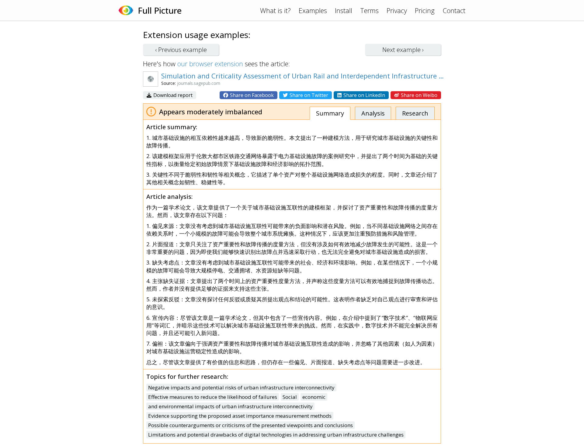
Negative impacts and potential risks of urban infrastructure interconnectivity (241, 387)
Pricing (425, 10)
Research (415, 113)
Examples (313, 10)
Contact (454, 10)
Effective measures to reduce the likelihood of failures (212, 396)
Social (290, 396)
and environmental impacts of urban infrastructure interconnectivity (230, 406)
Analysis (373, 113)
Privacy (397, 10)
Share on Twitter (308, 95)
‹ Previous (181, 50)
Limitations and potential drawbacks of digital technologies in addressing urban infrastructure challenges (276, 434)
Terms (369, 10)
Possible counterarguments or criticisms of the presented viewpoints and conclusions (250, 425)
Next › (403, 50)
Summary (330, 113)
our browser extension (210, 63)
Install (343, 10)
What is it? (275, 10)
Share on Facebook (251, 95)
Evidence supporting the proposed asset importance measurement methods (240, 415)
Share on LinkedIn (363, 95)
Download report (172, 95)
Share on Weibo (418, 95)
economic (313, 396)
